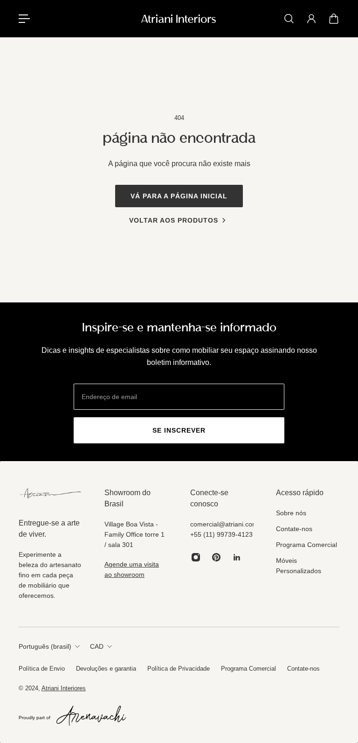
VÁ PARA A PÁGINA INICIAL (179, 196)
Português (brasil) (45, 646)
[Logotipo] (178, 18)
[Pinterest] (216, 557)
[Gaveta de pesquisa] (289, 18)
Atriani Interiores (63, 688)
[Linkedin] (237, 557)
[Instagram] (196, 557)
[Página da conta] (311, 18)
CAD (96, 646)
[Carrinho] (334, 18)
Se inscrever (179, 430)
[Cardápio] (24, 19)
